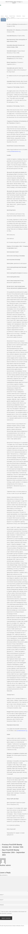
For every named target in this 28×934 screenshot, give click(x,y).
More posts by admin (7, 868)
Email (1, 899)
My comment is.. (4, 875)
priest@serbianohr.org (15, 151)
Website (2, 904)
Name (2, 894)
